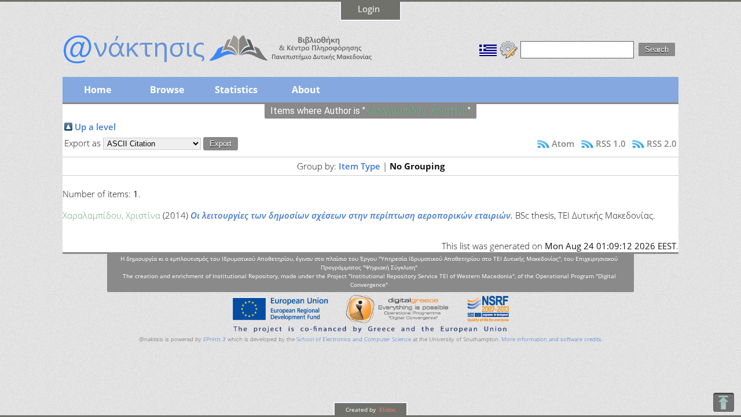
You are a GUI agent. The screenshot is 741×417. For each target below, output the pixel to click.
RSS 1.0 (611, 143)
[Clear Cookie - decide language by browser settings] (509, 48)
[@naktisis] (236, 65)
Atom (563, 143)
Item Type (359, 166)
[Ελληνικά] (488, 48)
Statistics (236, 89)
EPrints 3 (214, 339)
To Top (723, 402)
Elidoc (386, 409)
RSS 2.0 (662, 143)
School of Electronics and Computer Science (353, 339)
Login (369, 8)
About (306, 89)
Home (97, 89)
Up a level (95, 126)
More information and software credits (551, 339)
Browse (167, 89)
